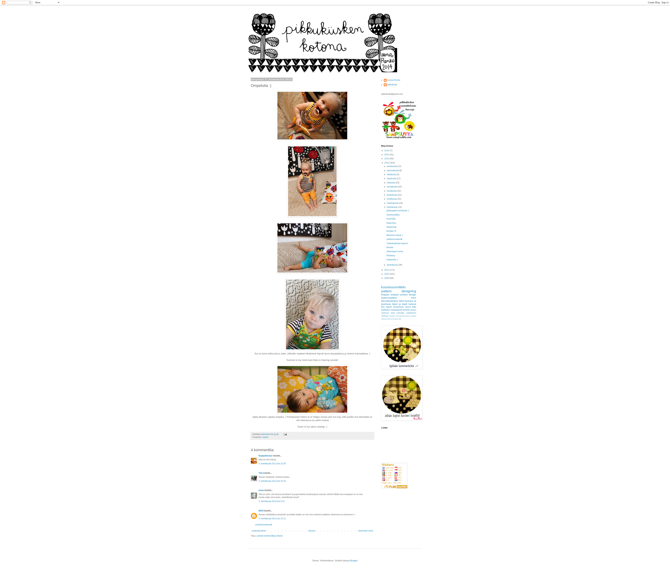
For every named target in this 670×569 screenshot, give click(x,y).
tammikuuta (392, 265)
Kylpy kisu (391, 223)
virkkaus (385, 316)
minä (383, 319)
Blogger (354, 560)
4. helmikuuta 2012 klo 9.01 (272, 501)
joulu (407, 316)
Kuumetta (391, 219)
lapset (389, 307)
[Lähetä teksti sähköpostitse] (285, 434)
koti (383, 307)
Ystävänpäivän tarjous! (397, 243)
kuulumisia (398, 307)
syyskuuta (392, 178)
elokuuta (391, 182)
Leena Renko (393, 80)
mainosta (385, 313)
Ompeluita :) (392, 259)
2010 (387, 274)
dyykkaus (385, 310)
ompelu (265, 437)
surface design (408, 294)
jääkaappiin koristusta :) (397, 210)
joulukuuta (392, 166)
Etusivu (311, 531)
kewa (261, 490)
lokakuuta (392, 174)
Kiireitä (389, 247)
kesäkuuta (392, 191)
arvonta (406, 310)
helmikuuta (392, 207)
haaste (392, 316)
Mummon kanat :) (394, 235)
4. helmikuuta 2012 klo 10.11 (272, 518)
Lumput (413, 316)
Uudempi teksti (259, 531)
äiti (400, 319)
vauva (408, 307)
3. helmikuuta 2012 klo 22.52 (272, 481)
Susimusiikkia (393, 215)
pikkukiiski (392, 84)
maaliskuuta (393, 203)
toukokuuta (392, 195)
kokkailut (400, 313)
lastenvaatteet (389, 297)
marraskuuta (393, 170)
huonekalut (400, 316)
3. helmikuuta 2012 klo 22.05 (272, 463)
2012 (387, 163)
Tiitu (261, 473)
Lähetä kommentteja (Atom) (269, 536)
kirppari (385, 294)
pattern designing (398, 291)
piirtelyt (413, 310)
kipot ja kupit (399, 304)
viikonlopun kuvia (394, 251)
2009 (387, 278)
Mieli (261, 511)
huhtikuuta (392, 199)
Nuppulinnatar (266, 456)
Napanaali (391, 227)
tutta (414, 307)
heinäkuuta (392, 186)
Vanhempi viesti (365, 531)
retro (413, 297)
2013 (387, 158)
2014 (387, 154)
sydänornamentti (394, 239)
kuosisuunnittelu (393, 287)
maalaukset (396, 310)
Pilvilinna (390, 255)
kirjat (393, 313)
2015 (387, 150)
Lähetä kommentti (263, 524)
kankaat (412, 304)
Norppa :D (391, 231)
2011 (387, 270)
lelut (401, 300)
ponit (388, 319)
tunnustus (394, 319)
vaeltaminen (411, 313)
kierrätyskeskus (389, 300)
